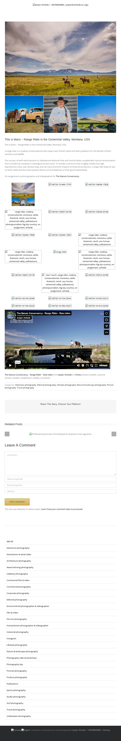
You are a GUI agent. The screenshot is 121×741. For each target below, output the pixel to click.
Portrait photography (17, 670)
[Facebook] (6, 522)
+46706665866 (94, 730)
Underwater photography (19, 716)
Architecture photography (19, 560)
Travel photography (25, 387)
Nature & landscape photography (91, 385)
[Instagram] (10, 522)
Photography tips (15, 664)
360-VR (10, 541)
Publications (12, 683)
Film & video (12, 612)
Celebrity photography (17, 573)
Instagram (11, 638)
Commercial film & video (18, 580)
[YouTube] (18, 522)
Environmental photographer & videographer (28, 606)
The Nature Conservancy (67, 176)
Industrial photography (18, 632)
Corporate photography (18, 593)
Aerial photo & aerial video (19, 554)
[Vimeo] (22, 522)
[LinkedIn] (14, 522)
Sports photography (16, 690)
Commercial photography (19, 586)
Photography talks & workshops (22, 657)
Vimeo (78, 374)
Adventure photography (25, 385)
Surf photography (15, 703)
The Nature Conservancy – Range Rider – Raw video (29, 374)
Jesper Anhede (65, 374)
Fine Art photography (17, 619)
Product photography (17, 677)
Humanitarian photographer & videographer (27, 625)
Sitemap (106, 730)
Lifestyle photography (66, 385)
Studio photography (16, 696)
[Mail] (26, 522)
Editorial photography (46, 385)
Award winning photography (20, 567)
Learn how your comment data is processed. (62, 509)
